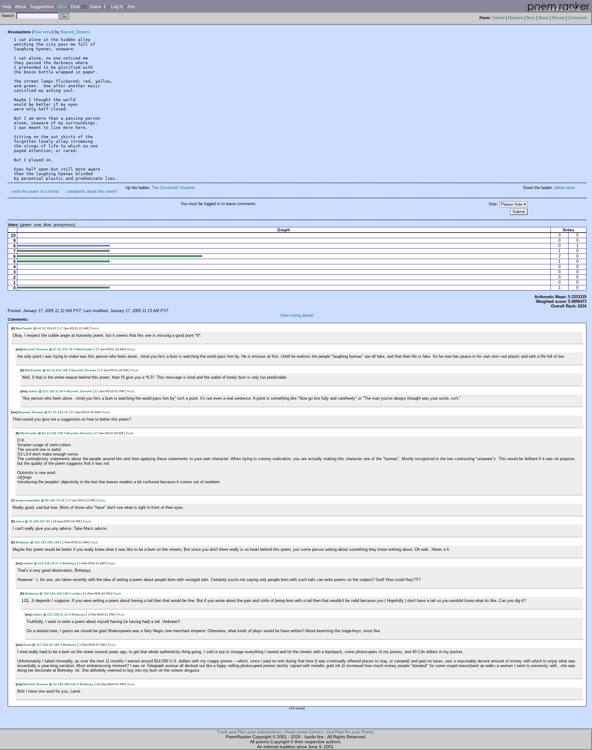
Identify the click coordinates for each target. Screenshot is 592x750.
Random (515, 17)
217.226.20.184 (47, 644)
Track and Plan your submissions (249, 731)
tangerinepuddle (28, 500)
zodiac (33, 391)
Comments (577, 17)
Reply (95, 328)
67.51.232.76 (62, 349)
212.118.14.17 (48, 563)
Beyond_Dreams (75, 32)
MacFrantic (24, 328)
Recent (558, 17)
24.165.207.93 (39, 521)
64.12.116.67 (46, 328)
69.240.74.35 (54, 500)
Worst (543, 17)
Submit (498, 17)
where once (564, 187)
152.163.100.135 (46, 542)
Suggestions (42, 6)
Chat (75, 6)
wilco (20, 521)
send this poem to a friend (35, 191)
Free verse (42, 32)
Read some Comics (304, 731)
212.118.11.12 (57, 614)
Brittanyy (22, 542)
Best (530, 17)
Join (131, 6)
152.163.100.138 (55, 593)
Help (6, 6)
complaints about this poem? (91, 191)
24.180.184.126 (64, 684)
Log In (117, 6)
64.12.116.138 (57, 370)
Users (95, 6)
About (20, 6)
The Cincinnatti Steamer (173, 187)
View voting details (297, 315)
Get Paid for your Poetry (350, 731)
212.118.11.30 (53, 391)
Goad (27, 644)
